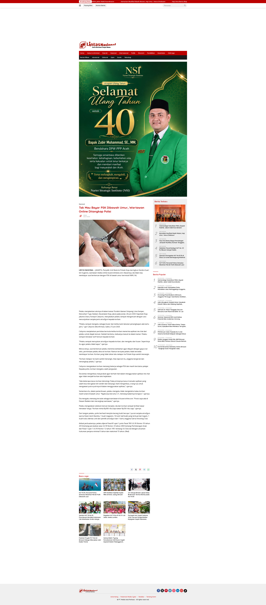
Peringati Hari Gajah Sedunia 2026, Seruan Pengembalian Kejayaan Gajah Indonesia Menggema (138, 517)
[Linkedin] (177, 591)
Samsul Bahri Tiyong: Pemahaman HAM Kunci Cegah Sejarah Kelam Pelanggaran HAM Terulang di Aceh (114, 540)
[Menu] (80, 5)
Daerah (105, 53)
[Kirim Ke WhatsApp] (148, 469)
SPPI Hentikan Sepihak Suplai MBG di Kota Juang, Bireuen (113, 494)
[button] (185, 5)
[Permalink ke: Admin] (80, 216)
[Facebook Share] (131, 469)
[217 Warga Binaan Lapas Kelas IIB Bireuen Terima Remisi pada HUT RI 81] (139, 485)
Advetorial (95, 57)
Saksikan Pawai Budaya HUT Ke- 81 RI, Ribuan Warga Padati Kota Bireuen (171, 249)
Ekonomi (141, 53)
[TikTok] (185, 590)
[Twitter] (162, 591)
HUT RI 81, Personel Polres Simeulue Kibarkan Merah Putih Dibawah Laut (89, 494)
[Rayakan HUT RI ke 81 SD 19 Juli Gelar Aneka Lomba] (114, 507)
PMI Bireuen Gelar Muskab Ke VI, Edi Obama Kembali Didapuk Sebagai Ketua (172, 333)
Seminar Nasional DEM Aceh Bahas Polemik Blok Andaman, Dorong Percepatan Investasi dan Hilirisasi (170, 318)
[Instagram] (173, 591)
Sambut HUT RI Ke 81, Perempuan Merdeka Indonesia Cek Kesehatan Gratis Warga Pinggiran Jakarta (90, 517)
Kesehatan (161, 53)
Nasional (113, 53)
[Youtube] (181, 591)
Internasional (123, 53)
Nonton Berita (100, 5)
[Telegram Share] (144, 469)
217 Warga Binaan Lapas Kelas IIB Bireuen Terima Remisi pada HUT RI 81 (138, 494)
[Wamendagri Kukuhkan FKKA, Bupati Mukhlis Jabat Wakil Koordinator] (170, 213)
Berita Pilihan (84, 57)
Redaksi (141, 597)
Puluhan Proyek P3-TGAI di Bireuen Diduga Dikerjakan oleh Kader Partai (90, 540)
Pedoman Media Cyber (128, 597)
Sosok (119, 57)
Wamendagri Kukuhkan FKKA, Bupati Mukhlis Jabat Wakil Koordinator (172, 227)
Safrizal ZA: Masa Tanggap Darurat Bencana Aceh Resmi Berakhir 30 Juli (170, 310)
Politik (133, 53)
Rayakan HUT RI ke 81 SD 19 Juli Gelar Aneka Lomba (114, 516)
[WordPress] (170, 591)
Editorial (105, 57)
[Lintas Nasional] (97, 45)
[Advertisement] (133, 24)
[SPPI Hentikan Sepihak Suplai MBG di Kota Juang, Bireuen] (114, 485)
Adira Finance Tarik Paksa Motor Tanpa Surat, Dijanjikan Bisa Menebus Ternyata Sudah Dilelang (172, 325)
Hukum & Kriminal (93, 53)
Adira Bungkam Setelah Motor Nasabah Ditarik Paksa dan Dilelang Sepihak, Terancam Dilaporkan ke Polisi (171, 303)
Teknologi (127, 57)
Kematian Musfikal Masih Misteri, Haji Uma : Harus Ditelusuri (110, 1)
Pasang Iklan (88, 5)
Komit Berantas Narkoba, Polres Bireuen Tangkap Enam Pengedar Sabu (172, 348)
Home (82, 53)
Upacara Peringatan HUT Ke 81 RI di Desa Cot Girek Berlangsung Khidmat (172, 256)
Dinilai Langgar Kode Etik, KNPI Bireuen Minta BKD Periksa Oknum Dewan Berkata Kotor (172, 340)
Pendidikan (151, 53)
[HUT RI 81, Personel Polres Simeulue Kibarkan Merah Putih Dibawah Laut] (90, 485)
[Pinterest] (166, 591)
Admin (85, 215)
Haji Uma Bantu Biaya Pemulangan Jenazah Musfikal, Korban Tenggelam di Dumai (169, 1)
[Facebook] (158, 591)
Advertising (114, 597)
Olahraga (171, 53)
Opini (112, 57)
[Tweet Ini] (135, 469)
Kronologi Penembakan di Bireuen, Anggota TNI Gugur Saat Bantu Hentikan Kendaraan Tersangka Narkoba (172, 296)
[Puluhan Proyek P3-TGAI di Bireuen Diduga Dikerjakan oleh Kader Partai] (90, 530)
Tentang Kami (151, 597)
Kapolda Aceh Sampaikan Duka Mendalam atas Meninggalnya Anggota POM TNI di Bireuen (171, 288)
